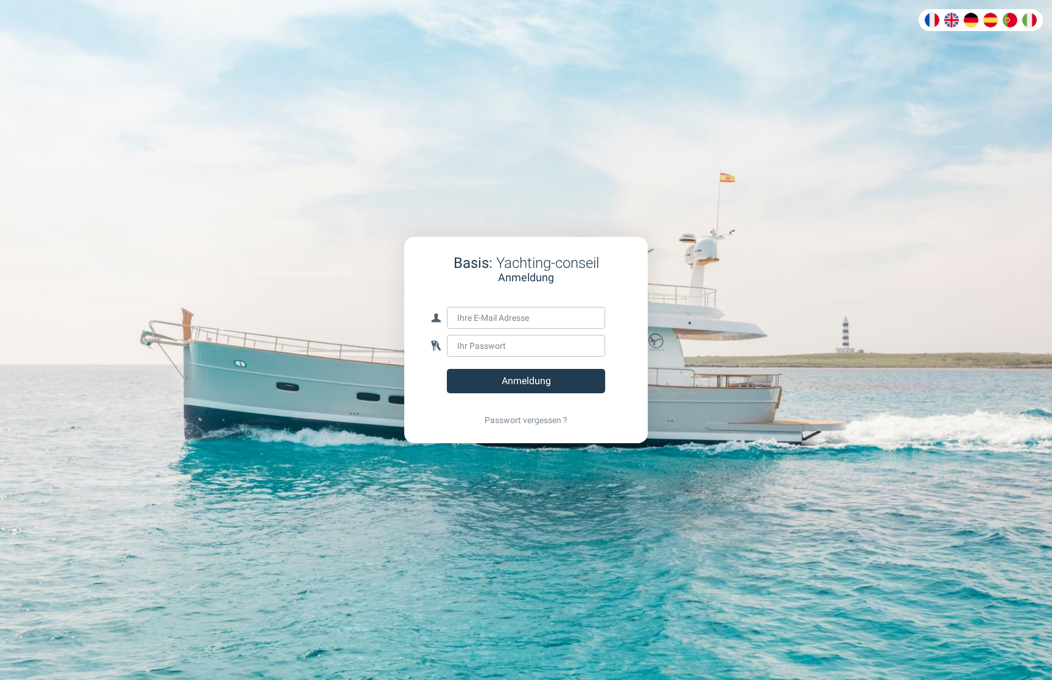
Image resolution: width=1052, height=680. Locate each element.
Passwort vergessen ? (526, 420)
